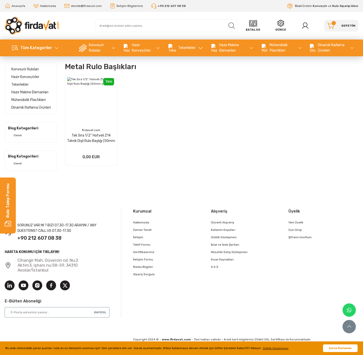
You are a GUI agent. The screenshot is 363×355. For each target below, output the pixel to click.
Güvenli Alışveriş (222, 222)
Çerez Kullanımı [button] (340, 348)
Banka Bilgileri (143, 267)
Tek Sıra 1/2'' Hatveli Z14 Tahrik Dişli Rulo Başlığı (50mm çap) (91, 138)
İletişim (138, 237)
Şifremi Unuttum (300, 237)
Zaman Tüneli (142, 230)
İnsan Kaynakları (222, 259)
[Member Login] (305, 26)
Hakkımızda (141, 222)
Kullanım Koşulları (223, 230)
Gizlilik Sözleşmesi (224, 237)
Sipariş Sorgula (144, 274)
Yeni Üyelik (295, 222)
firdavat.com (91, 130)
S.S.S (214, 267)
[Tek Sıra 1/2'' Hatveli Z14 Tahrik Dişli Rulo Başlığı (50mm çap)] (91, 101)
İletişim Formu (143, 259)
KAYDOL (100, 312)
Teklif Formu (141, 244)
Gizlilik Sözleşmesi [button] (275, 348)
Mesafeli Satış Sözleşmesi (229, 252)
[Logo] (32, 26)
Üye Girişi (295, 230)
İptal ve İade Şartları (225, 244)
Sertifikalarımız (143, 252)
